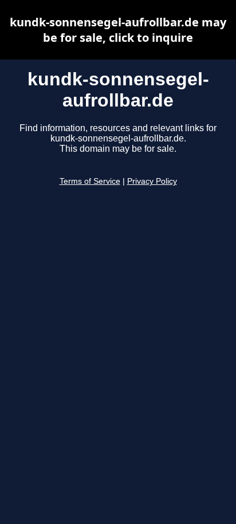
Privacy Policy (152, 181)
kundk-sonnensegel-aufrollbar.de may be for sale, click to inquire (118, 29)
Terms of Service (90, 181)
